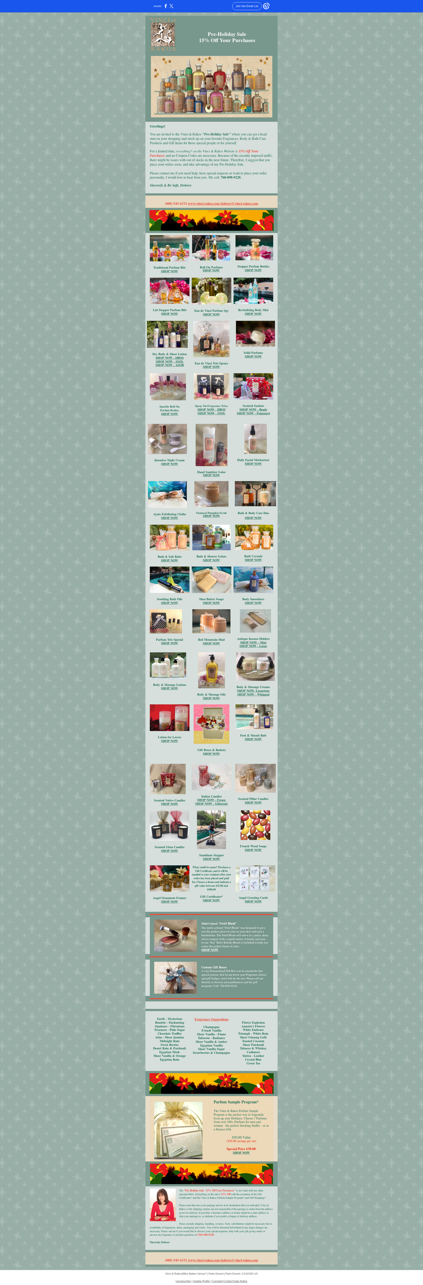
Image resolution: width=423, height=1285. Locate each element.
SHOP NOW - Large (253, 646)
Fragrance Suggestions (211, 1019)
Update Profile (201, 1281)
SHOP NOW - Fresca (211, 800)
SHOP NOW (169, 271)
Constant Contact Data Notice (229, 1281)
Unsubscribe (183, 1281)
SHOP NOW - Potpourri (253, 413)
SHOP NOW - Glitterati (211, 803)
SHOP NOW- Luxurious (253, 690)
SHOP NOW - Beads (253, 409)
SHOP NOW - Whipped (253, 694)
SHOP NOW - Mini (253, 642)
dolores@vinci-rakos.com (239, 203)
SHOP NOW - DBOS (170, 357)
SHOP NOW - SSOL (170, 361)
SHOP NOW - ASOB (170, 365)
